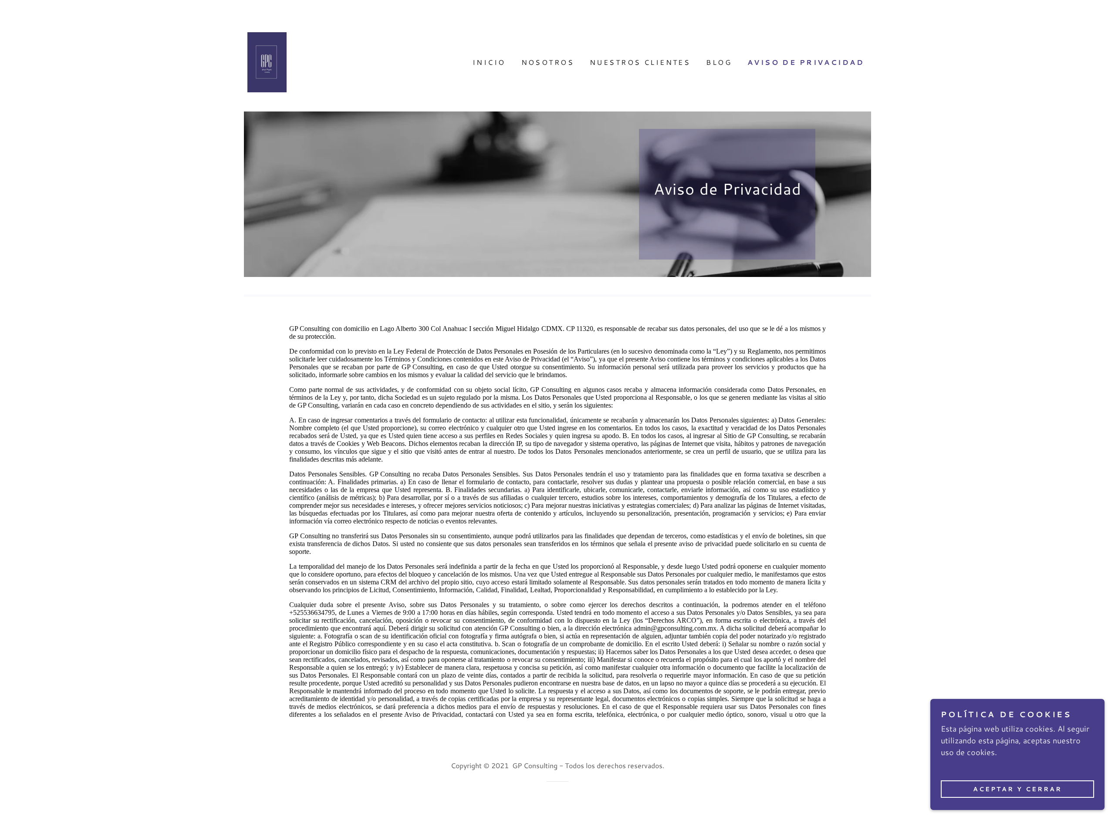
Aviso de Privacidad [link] (805, 62)
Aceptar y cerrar (1017, 788)
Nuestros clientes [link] (640, 62)
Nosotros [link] (547, 62)
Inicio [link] (489, 62)
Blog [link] (719, 62)
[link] (267, 61)
